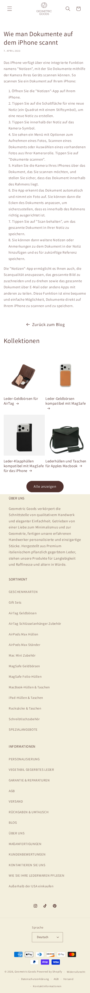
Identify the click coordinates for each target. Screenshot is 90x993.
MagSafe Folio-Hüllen (25, 676)
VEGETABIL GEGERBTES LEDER (31, 769)
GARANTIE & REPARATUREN (29, 780)
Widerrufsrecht (76, 971)
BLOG (13, 822)
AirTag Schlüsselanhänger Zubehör (35, 623)
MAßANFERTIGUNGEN (25, 844)
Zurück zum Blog (48, 324)
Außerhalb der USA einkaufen (31, 886)
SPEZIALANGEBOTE (23, 729)
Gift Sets (15, 602)
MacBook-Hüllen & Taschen (29, 687)
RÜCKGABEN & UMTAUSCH (28, 812)
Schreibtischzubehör (24, 719)
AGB (12, 791)
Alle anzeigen (45, 486)
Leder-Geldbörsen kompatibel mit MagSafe (65, 401)
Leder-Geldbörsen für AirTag (21, 401)
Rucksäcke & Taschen (25, 708)
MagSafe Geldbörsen (24, 666)
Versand (68, 979)
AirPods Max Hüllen (23, 634)
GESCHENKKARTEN (23, 591)
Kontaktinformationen (47, 986)
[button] (9, 8)
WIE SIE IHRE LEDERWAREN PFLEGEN (36, 875)
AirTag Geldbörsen (22, 613)
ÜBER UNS (16, 833)
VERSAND (16, 801)
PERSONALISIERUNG (24, 759)
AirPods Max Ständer (24, 644)
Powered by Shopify (49, 971)
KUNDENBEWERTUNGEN (27, 854)
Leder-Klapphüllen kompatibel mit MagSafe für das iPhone (24, 466)
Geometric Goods (25, 971)
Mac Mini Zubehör (22, 655)
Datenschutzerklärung (35, 979)
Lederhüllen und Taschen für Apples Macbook (65, 463)
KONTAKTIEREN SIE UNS (27, 865)
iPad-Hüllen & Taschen (26, 697)
